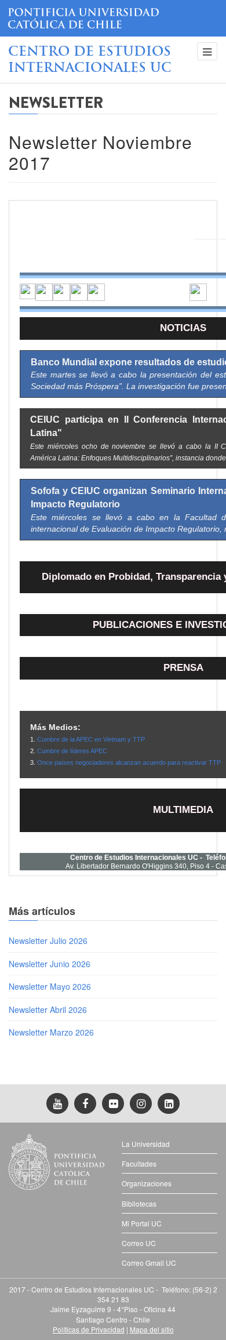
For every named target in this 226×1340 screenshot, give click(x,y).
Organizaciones (147, 1183)
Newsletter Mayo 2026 (50, 986)
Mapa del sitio (152, 1329)
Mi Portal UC (142, 1223)
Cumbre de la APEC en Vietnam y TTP (91, 739)
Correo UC (139, 1243)
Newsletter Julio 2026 (48, 940)
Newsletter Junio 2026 (49, 963)
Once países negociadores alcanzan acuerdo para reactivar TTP (129, 762)
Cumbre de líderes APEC (72, 750)
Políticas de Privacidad (89, 1329)
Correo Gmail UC (149, 1263)
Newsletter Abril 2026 (48, 1009)
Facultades (139, 1163)
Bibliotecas (139, 1203)
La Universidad (146, 1144)
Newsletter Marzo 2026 (51, 1032)
